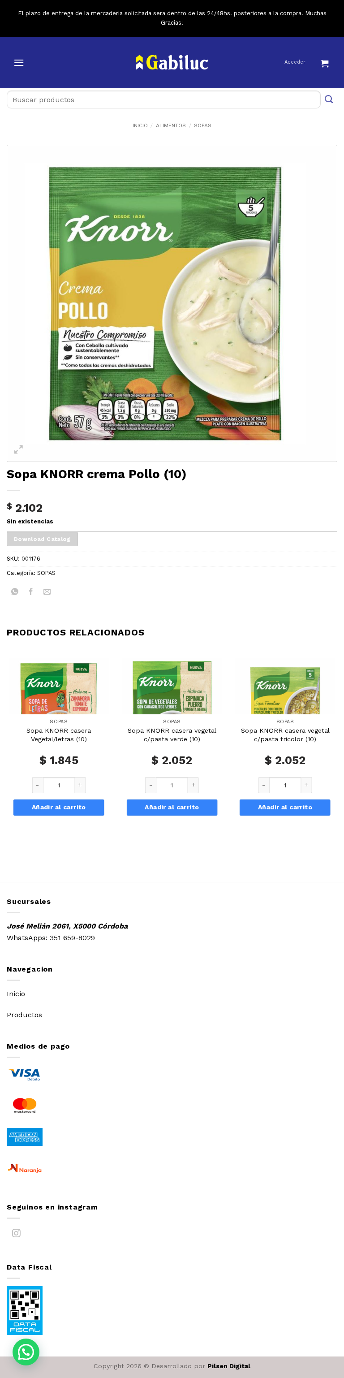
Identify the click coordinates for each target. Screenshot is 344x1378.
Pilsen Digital (228, 1365)
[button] (18, 62)
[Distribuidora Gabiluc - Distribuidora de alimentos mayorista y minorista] (172, 62)
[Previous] (7, 749)
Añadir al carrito (59, 807)
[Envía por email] (47, 593)
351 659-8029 (72, 937)
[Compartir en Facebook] (31, 593)
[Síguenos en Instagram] (16, 1235)
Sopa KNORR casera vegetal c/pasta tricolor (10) (285, 735)
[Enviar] (329, 100)
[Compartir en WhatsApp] (15, 593)
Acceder (294, 62)
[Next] (337, 749)
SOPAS (202, 125)
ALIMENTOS (171, 125)
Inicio (140, 125)
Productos (24, 1015)
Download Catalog (42, 539)
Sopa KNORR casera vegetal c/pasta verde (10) (172, 735)
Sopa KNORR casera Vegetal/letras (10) (58, 735)
